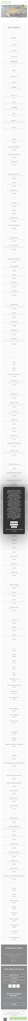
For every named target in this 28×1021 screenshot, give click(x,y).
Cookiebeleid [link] (14, 531)
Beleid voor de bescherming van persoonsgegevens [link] (14, 529)
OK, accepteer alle (14, 522)
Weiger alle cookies (14, 524)
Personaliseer (14, 526)
